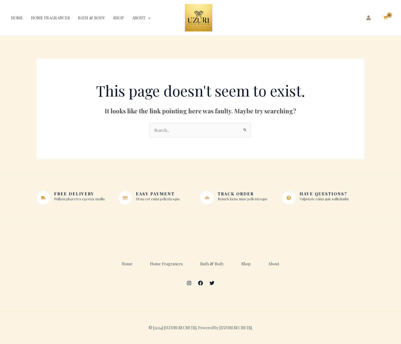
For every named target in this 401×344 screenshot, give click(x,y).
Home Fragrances (50, 17)
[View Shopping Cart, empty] (385, 18)
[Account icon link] (368, 17)
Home (17, 17)
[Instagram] (189, 283)
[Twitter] (212, 283)
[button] (148, 18)
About (138, 17)
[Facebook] (200, 283)
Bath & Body (91, 17)
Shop (118, 17)
